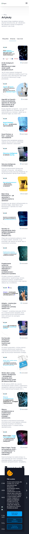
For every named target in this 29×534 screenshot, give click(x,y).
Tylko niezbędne (15, 520)
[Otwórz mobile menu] (26, 3)
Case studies (21, 38)
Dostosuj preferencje (14, 526)
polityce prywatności (13, 499)
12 (19, 467)
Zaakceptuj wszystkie (14, 513)
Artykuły (12, 38)
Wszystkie (5, 38)
